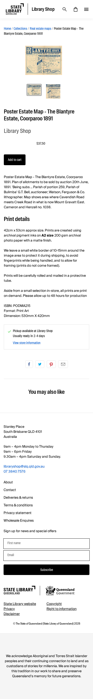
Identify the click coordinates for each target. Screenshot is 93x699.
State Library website (20, 604)
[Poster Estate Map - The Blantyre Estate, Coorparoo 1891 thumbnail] (34, 90)
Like (29, 364)
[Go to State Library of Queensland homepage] (19, 591)
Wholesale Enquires (19, 521)
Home (7, 28)
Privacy (9, 609)
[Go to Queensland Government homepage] (59, 591)
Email (63, 364)
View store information (27, 343)
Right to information (61, 609)
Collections (20, 28)
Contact (10, 490)
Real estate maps (40, 28)
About (8, 482)
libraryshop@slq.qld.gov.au (24, 466)
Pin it (51, 364)
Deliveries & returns (18, 498)
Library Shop (17, 131)
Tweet (39, 364)
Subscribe (46, 570)
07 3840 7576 (15, 471)
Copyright (54, 604)
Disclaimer (12, 614)
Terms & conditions (18, 505)
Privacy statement (17, 513)
